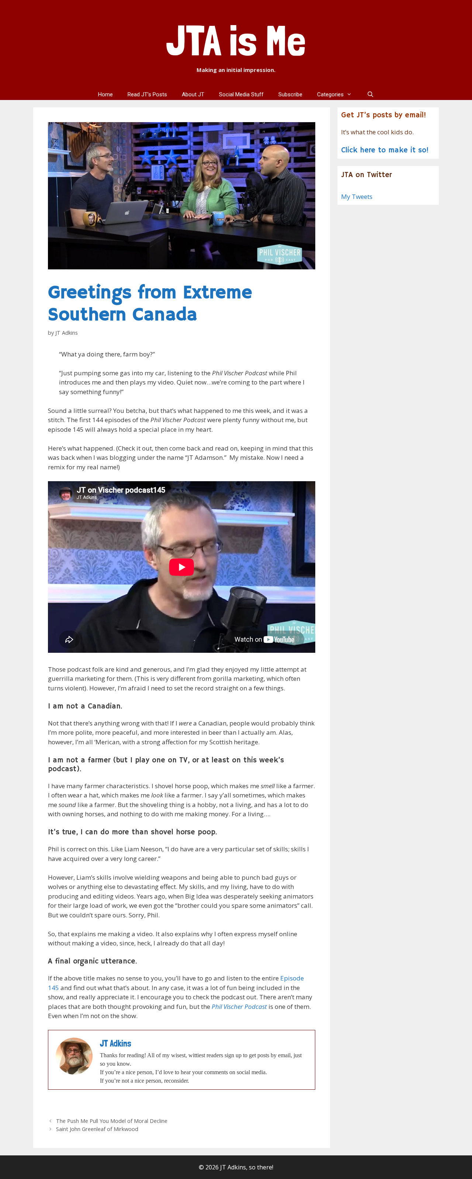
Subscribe (290, 94)
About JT (193, 94)
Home (105, 94)
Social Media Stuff (241, 94)
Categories (330, 94)
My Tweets (356, 196)
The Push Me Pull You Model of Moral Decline (111, 1120)
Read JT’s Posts (147, 94)
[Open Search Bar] (370, 94)
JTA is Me (236, 40)
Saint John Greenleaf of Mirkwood (97, 1129)
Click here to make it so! (385, 150)
